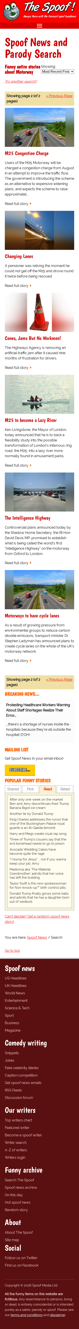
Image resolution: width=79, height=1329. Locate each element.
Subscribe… (20, 769)
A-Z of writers (16, 1150)
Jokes (9, 1060)
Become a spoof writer (23, 1135)
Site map (12, 1240)
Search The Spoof (19, 1180)
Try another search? (21, 81)
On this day (14, 1195)
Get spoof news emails (23, 1083)
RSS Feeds (13, 1090)
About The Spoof (19, 1232)
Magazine (12, 1030)
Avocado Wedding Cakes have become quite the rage (33, 852)
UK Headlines (16, 986)
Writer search (16, 1143)
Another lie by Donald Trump (31, 814)
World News (15, 993)
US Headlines (16, 978)
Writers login (15, 1157)
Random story (16, 1210)
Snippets (12, 1053)
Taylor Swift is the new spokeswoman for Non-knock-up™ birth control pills (38, 885)
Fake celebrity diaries (22, 1068)
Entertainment (16, 1001)
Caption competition (21, 1075)
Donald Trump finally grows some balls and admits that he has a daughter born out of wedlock (39, 898)
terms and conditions (27, 1315)
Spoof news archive (21, 1187)
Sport (9, 1015)
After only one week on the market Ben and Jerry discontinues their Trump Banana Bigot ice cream (39, 804)
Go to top (12, 951)
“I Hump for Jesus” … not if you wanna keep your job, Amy (38, 861)
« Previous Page (59, 96)
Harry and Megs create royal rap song (38, 834)
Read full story (16, 204)
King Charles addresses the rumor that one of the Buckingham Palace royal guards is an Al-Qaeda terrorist (39, 823)
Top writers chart (18, 1120)
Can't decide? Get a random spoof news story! (37, 919)
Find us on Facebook (21, 1265)
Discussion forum (19, 1098)
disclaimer (57, 1315)
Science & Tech (17, 1008)
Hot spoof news (18, 1202)
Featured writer (17, 1128)
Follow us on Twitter (21, 1258)
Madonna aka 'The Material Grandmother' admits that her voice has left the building (36, 873)
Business (12, 1023)
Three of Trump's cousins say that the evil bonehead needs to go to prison (38, 841)
